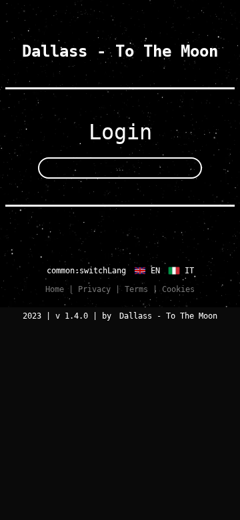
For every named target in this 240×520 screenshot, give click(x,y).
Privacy (94, 289)
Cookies (178, 289)
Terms (136, 289)
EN (153, 270)
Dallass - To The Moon (120, 51)
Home (54, 289)
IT (187, 270)
